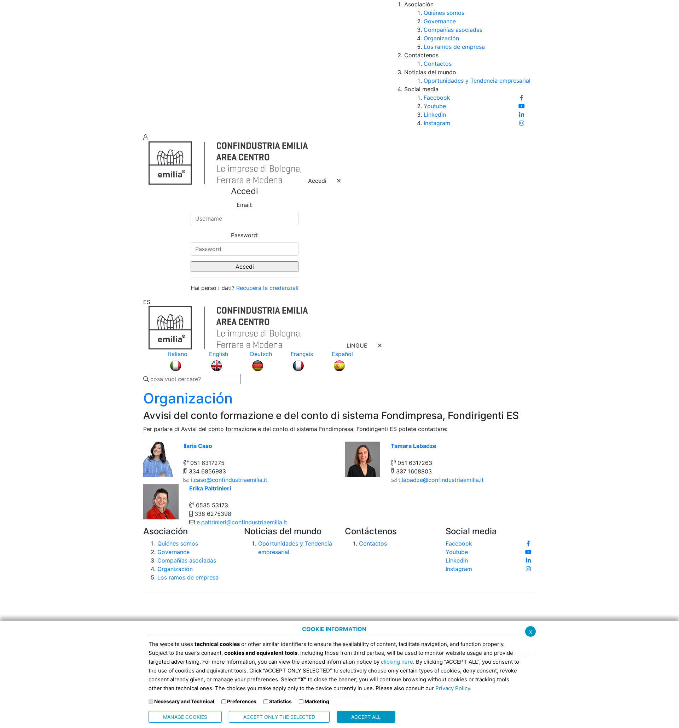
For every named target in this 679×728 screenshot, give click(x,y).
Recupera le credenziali (267, 287)
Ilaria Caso (198, 445)
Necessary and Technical (184, 701)
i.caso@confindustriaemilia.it (229, 479)
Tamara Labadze (413, 445)
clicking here (397, 661)
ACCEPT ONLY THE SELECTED (279, 717)
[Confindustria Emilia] (153, 65)
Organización (188, 398)
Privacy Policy (452, 688)
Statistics (280, 701)
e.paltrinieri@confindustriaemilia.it (242, 522)
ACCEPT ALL (366, 717)
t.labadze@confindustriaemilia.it (441, 479)
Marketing (316, 701)
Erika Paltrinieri (210, 488)
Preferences (241, 701)
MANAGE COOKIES (185, 717)
